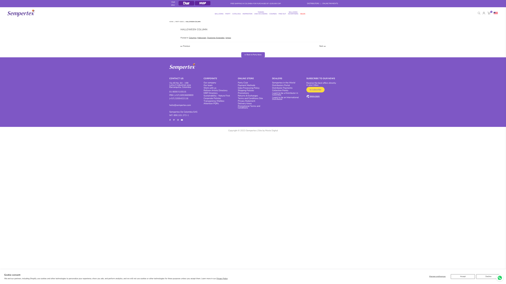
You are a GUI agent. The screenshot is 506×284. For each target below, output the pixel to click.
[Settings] (495, 13)
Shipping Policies (246, 90)
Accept (463, 276)
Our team (208, 85)
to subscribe (315, 89)
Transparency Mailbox (214, 101)
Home (171, 22)
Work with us (210, 88)
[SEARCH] (479, 13)
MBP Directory (211, 93)
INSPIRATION (247, 14)
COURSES (273, 14)
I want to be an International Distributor (285, 98)
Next (321, 46)
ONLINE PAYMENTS (330, 3)
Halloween (201, 38)
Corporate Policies (212, 98)
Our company (210, 82)
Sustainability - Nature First (217, 95)
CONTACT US (176, 78)
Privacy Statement (246, 101)
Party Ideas (179, 22)
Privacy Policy (222, 278)
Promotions (243, 93)
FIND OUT (282, 14)
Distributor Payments (282, 88)
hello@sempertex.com (180, 105)
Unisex (228, 38)
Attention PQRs (211, 103)
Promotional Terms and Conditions (249, 107)
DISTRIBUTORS (313, 3)
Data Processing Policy (248, 88)
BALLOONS (219, 14)
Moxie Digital (271, 130)
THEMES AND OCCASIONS (260, 13)
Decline (488, 276)
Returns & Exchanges (248, 95)
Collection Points (280, 90)
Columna (192, 38)
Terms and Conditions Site (250, 98)
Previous (186, 46)
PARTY (227, 14)
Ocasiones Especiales (216, 38)
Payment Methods (246, 85)
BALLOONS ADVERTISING (293, 13)
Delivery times (245, 103)
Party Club (243, 82)
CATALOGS (236, 14)
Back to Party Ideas (254, 55)
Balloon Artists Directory (215, 90)
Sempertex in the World (283, 82)
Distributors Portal (281, 85)
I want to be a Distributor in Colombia (285, 94)
